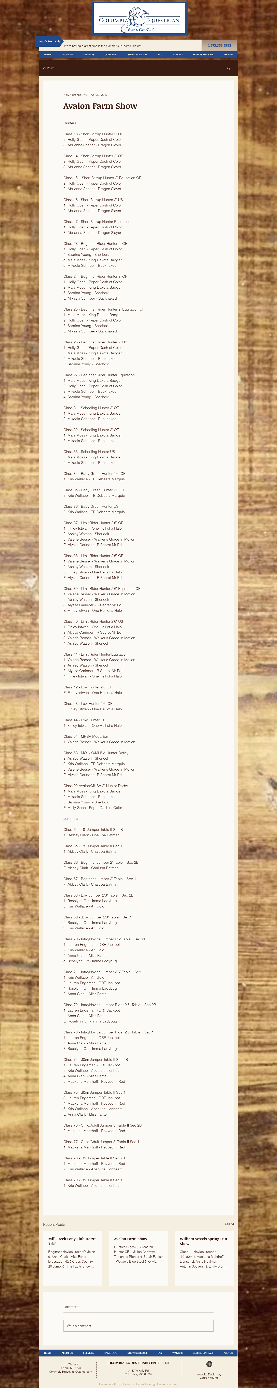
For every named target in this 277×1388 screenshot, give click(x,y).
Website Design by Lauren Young (209, 1376)
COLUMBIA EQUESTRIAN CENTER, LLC (138, 1362)
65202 (148, 1374)
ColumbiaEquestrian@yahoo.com (70, 1371)
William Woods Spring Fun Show (203, 1241)
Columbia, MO (134, 1374)
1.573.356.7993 (70, 1368)
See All (229, 1224)
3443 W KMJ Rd (138, 1370)
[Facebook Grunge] (209, 1364)
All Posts (48, 68)
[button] (229, 68)
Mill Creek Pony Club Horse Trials (72, 1241)
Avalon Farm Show (130, 1238)
